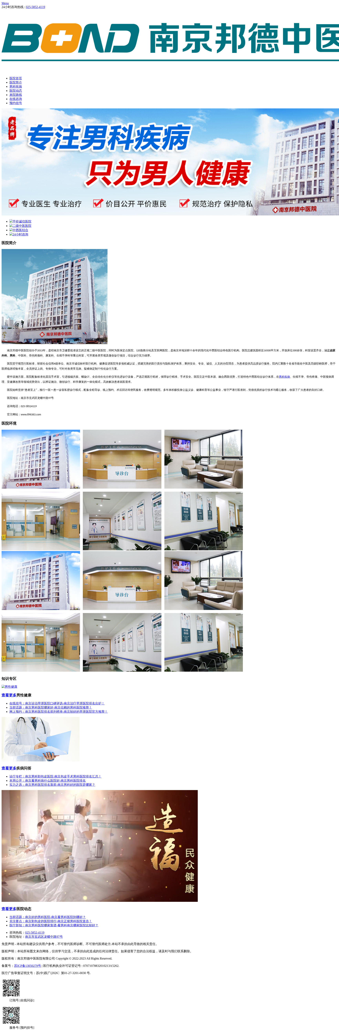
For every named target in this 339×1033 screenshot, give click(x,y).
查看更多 (9, 695)
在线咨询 (15, 99)
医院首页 (15, 78)
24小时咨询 (20, 234)
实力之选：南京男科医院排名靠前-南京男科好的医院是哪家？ (52, 784)
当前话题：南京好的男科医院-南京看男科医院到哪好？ (47, 917)
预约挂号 (15, 103)
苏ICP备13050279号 (27, 965)
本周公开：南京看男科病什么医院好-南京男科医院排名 (47, 780)
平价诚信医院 (22, 221)
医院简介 (15, 82)
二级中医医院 (22, 225)
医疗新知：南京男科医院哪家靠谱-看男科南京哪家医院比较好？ (53, 925)
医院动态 (15, 90)
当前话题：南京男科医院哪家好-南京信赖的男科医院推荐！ (50, 707)
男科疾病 (15, 86)
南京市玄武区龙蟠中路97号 (44, 936)
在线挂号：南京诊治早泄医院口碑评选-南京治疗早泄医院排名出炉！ (57, 703)
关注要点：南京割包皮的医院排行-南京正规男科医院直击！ (50, 921)
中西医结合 (20, 230)
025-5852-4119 (35, 7)
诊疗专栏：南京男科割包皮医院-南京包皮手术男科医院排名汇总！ (55, 776)
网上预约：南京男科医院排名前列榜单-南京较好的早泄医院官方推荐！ (58, 711)
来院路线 (15, 94)
